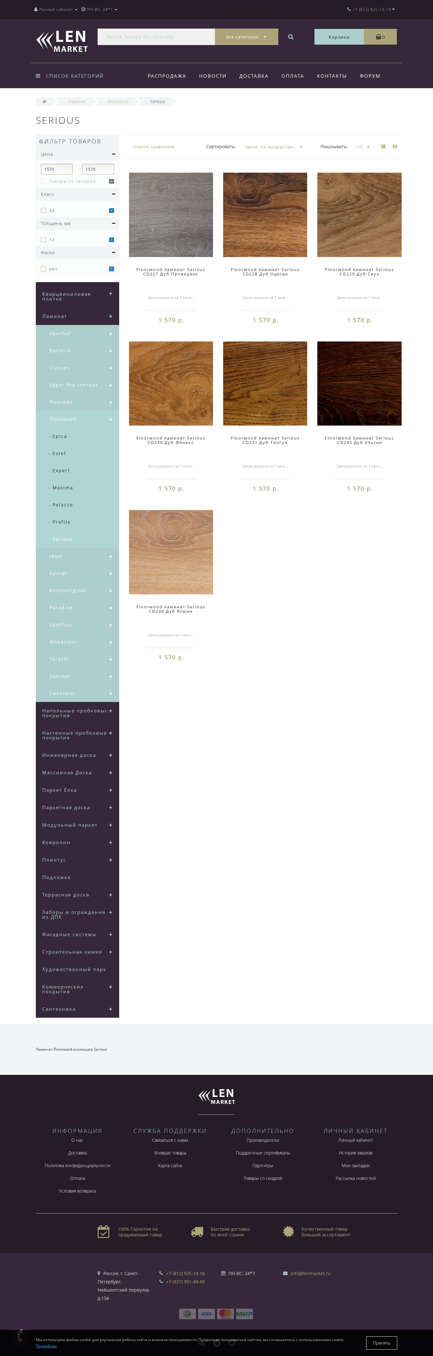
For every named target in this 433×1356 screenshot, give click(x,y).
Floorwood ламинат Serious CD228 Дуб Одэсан (265, 272)
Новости (213, 76)
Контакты (332, 76)
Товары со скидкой (72, 181)
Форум (370, 76)
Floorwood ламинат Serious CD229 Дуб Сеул (359, 272)
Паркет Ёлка (59, 790)
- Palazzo (60, 505)
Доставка (254, 76)
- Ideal (54, 556)
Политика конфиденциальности (77, 1165)
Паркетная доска (66, 807)
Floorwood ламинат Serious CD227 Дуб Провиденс (170, 272)
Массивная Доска (67, 772)
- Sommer (58, 676)
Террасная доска (65, 894)
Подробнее (46, 1346)
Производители (263, 1140)
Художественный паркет (77, 969)
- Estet (57, 453)
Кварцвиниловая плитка (66, 296)
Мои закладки (356, 1165)
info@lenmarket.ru (311, 1273)
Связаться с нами (170, 1140)
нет (53, 269)
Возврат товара (170, 1153)
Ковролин (56, 842)
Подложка (56, 877)
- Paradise (59, 608)
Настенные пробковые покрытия (74, 735)
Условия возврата (77, 1191)
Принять (382, 1343)
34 (52, 210)
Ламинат (54, 316)
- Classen (57, 368)
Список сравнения (154, 146)
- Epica (57, 436)
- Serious (60, 539)
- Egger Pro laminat (71, 385)
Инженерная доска (69, 755)
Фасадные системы (69, 934)
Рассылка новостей (356, 1178)
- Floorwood (61, 419)
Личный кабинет (355, 1140)
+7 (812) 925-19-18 (185, 1273)
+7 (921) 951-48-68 (185, 1282)
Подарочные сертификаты (263, 1153)
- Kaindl (56, 573)
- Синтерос (60, 693)
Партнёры (262, 1165)
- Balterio (58, 350)
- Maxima (60, 488)
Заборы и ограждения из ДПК (74, 914)
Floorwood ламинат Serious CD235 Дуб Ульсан (359, 440)
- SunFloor (59, 625)
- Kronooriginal (66, 590)
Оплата (292, 76)
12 (52, 239)
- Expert (59, 470)
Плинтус (54, 860)
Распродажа (167, 76)
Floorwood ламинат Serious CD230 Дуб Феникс (170, 440)
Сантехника (59, 1009)
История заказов (355, 1153)
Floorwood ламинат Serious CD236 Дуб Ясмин (170, 609)
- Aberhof (58, 333)
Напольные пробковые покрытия (75, 712)
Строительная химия (72, 952)
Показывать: (334, 146)
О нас (77, 1140)
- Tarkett (56, 659)
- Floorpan (59, 402)
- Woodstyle (61, 642)
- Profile (59, 522)
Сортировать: (221, 146)
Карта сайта (170, 1165)
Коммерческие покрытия (63, 989)
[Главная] (44, 101)
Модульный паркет (70, 825)
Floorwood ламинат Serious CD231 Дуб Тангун (265, 440)
